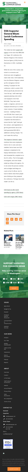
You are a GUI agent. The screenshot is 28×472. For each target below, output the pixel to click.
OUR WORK (8, 334)
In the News (7, 378)
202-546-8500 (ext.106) (9, 428)
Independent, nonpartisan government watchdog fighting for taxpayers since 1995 (14, 10)
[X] (12, 219)
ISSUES (6, 302)
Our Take (6, 340)
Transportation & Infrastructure (8, 322)
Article (5, 43)
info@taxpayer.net (9, 416)
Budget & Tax (7, 309)
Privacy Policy (7, 391)
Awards (6, 385)
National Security (6, 327)
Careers (6, 375)
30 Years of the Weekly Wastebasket (8, 244)
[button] (5, 242)
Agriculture (7, 306)
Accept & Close (14, 469)
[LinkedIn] (20, 219)
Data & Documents (7, 355)
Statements (7, 352)
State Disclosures (7, 395)
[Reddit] (16, 219)
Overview (6, 372)
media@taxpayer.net (9, 424)
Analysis (9, 43)
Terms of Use (7, 401)
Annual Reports (8, 388)
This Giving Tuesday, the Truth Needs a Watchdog (19, 245)
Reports (6, 362)
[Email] (7, 223)
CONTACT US (7, 408)
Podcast (6, 359)
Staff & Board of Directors (7, 381)
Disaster (6, 312)
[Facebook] (7, 219)
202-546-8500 (9, 419)
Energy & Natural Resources (6, 316)
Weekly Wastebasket (7, 344)
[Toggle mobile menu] (25, 2)
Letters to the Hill (7, 348)
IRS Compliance (8, 398)
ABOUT (6, 368)
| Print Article (18, 45)
